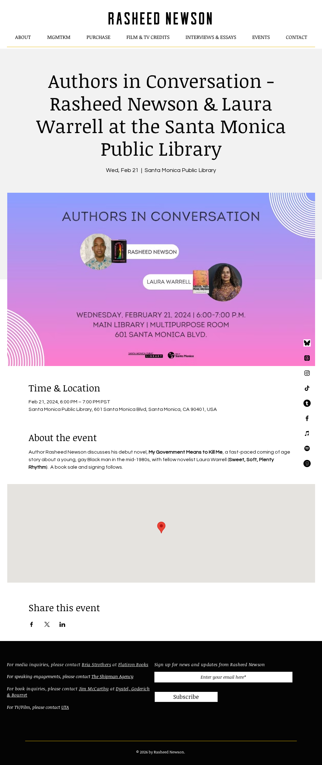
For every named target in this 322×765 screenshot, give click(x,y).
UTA (65, 707)
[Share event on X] (47, 624)
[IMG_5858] (307, 343)
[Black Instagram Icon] (307, 373)
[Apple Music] (307, 433)
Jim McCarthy (94, 689)
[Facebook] (307, 418)
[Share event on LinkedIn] (62, 624)
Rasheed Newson (161, 17)
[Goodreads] (307, 463)
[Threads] (307, 358)
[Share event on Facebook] (32, 624)
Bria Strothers (96, 664)
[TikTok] (307, 388)
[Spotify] (307, 448)
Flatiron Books (133, 664)
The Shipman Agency (112, 676)
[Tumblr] (307, 403)
